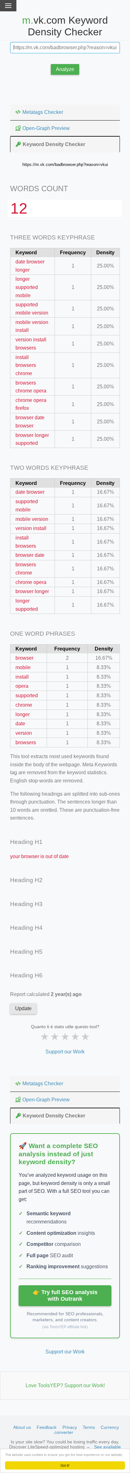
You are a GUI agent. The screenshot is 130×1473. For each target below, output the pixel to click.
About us (22, 1427)
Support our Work (65, 1051)
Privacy (69, 1427)
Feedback (46, 1427)
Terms (89, 1427)
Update (23, 1008)
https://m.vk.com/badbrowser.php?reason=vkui (65, 164)
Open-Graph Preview (46, 128)
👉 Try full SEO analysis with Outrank (65, 1295)
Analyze (65, 69)
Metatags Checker (42, 112)
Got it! (65, 1465)
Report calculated (46, 994)
